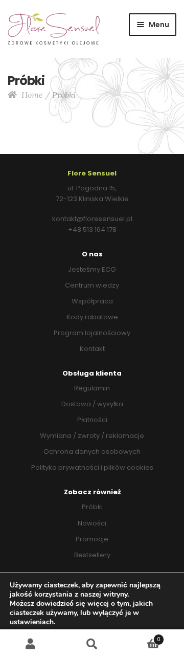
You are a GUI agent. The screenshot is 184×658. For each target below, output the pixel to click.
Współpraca (92, 301)
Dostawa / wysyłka (92, 404)
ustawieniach (32, 622)
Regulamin (92, 388)
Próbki (92, 507)
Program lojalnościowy (92, 333)
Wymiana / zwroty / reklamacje (92, 436)
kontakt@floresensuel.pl (92, 219)
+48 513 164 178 (92, 229)
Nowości (92, 523)
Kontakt (92, 349)
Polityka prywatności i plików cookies (92, 467)
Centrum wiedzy (92, 285)
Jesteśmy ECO (92, 269)
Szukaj (92, 644)
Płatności (92, 420)
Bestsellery (92, 555)
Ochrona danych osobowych (92, 451)
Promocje (92, 539)
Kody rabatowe (92, 317)
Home (32, 95)
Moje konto (30, 644)
